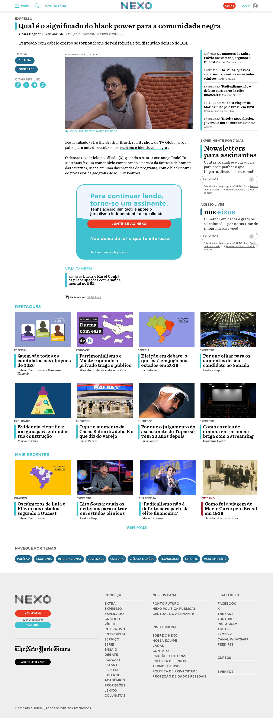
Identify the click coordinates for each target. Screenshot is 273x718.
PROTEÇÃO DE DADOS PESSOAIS (179, 676)
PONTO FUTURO (165, 603)
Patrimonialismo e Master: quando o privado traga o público (105, 361)
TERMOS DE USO (166, 666)
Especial (21, 350)
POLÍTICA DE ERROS (169, 661)
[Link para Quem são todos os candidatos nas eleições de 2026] (43, 329)
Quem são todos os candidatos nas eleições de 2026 (44, 361)
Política (23, 558)
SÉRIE (109, 644)
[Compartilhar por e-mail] (34, 85)
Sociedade (26, 69)
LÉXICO (111, 690)
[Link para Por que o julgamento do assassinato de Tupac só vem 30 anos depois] (167, 400)
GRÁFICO (112, 619)
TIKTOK (224, 629)
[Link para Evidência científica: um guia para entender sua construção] (43, 400)
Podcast (83, 350)
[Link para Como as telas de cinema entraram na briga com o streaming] (228, 400)
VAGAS (158, 646)
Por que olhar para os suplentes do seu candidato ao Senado (226, 361)
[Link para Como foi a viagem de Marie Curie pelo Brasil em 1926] (230, 477)
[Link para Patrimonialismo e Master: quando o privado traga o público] (105, 329)
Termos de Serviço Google (240, 189)
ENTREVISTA (115, 634)
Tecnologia (169, 558)
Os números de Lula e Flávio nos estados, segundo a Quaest (227, 58)
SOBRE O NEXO (164, 635)
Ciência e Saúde (142, 558)
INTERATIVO (115, 629)
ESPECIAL (113, 670)
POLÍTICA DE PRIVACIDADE (174, 671)
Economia (44, 558)
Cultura (25, 60)
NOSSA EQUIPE (164, 640)
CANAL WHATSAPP (233, 639)
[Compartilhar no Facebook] (18, 85)
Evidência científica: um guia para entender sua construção (42, 432)
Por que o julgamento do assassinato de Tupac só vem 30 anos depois (168, 432)
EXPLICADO (114, 614)
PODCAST (113, 660)
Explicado (22, 421)
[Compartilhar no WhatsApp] (43, 85)
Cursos (224, 657)
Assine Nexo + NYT (33, 662)
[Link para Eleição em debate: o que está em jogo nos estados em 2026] (167, 329)
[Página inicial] (136, 5)
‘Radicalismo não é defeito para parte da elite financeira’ (227, 91)
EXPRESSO (113, 608)
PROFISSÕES (115, 685)
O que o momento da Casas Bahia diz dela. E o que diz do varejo (106, 432)
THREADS (225, 614)
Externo (210, 103)
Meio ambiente (215, 558)
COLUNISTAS (115, 695)
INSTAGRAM (227, 624)
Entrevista (212, 86)
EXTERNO (113, 675)
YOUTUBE (225, 619)
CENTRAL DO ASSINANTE (173, 614)
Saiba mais (94, 297)
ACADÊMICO (115, 680)
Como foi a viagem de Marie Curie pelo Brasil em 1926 (231, 509)
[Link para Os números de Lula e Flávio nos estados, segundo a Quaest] (43, 477)
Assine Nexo (33, 613)
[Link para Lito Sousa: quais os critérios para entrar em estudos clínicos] (105, 477)
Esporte (191, 558)
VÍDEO (110, 624)
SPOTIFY (225, 634)
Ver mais (136, 527)
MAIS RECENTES (55, 5)
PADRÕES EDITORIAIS (170, 656)
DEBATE (111, 654)
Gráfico (210, 53)
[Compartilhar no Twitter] (26, 85)
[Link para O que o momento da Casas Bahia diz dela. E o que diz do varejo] (105, 400)
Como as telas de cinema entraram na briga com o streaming (228, 432)
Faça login (33, 625)
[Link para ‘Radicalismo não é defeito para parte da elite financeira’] (168, 477)
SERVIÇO (112, 639)
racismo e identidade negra (143, 148)
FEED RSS (226, 644)
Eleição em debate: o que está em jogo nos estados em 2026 (164, 361)
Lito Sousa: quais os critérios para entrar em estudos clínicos (229, 74)
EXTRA (110, 603)
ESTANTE (112, 665)
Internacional (70, 558)
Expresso (211, 70)
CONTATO (160, 651)
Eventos (225, 671)
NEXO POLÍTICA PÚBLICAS (174, 608)
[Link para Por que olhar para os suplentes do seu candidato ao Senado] (228, 329)
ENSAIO (111, 649)
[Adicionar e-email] (251, 179)
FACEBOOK (227, 603)
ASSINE (229, 5)
